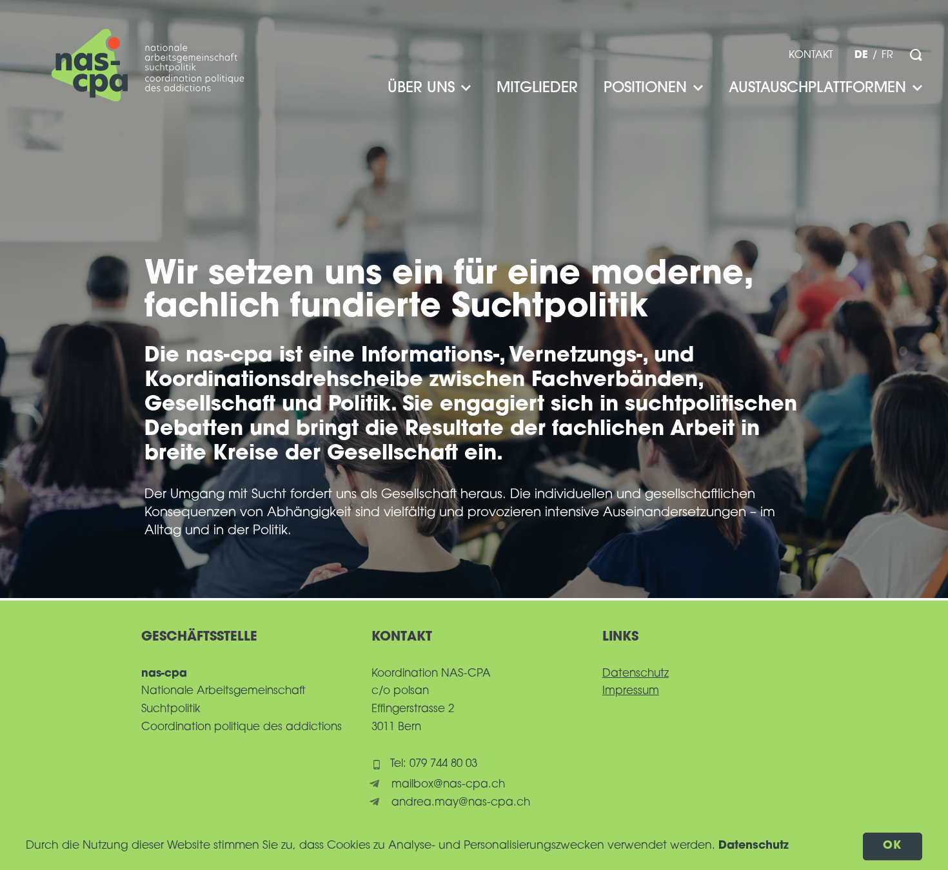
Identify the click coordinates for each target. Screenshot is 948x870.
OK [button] (893, 845)
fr (887, 55)
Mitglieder (537, 88)
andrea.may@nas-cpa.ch (460, 802)
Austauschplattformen (817, 88)
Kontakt (811, 55)
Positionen (645, 88)
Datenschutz (635, 673)
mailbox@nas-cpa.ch (448, 784)
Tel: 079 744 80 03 (433, 764)
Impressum (630, 691)
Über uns (421, 88)
